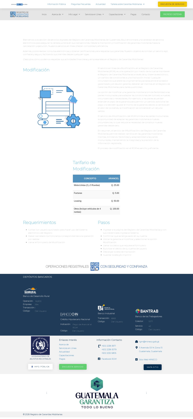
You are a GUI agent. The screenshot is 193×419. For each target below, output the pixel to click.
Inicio (44, 14)
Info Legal (73, 14)
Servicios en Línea (93, 14)
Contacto (146, 14)
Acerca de (56, 14)
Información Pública (56, 4)
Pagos (133, 14)
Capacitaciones (116, 14)
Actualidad (100, 4)
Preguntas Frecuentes (80, 4)
